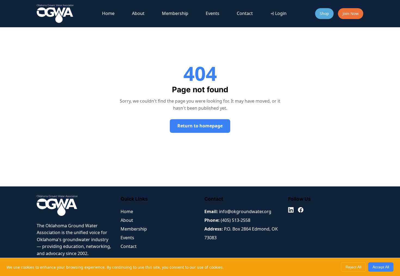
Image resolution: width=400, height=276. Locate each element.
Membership (175, 13)
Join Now (351, 13)
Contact (245, 13)
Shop (324, 13)
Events (212, 13)
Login (281, 13)
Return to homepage (200, 126)
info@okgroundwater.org (245, 211)
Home (108, 13)
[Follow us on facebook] (300, 211)
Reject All (353, 267)
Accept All (381, 267)
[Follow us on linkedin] (291, 211)
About (138, 13)
